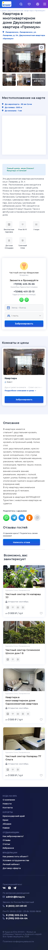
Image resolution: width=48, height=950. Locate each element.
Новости (7, 803)
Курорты (8, 812)
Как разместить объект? (15, 856)
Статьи (6, 844)
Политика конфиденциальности (18, 941)
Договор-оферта (12, 868)
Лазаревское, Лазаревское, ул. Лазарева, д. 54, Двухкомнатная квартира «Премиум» (24, 35)
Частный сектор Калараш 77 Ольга (23, 758)
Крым (5, 820)
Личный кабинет (11, 864)
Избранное (8, 848)
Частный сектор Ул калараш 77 (23, 596)
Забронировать (24, 323)
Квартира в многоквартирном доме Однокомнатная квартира (21, 700)
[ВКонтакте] (22, 517)
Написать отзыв (21, 542)
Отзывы (6, 840)
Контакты (8, 807)
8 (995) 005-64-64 (17, 918)
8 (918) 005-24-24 (16, 915)
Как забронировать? (13, 836)
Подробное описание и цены (19, 390)
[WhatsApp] (6, 517)
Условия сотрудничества (16, 860)
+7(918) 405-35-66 (24, 284)
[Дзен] (9, 888)
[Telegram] (14, 517)
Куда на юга (10, 796)
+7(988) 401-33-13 (24, 291)
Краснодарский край (14, 816)
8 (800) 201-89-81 (16, 906)
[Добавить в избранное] (41, 47)
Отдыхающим (11, 832)
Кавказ (6, 828)
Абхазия (7, 824)
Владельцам (10, 853)
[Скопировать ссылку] (37, 517)
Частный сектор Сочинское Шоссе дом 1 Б (22, 652)
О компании (9, 800)
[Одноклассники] (29, 517)
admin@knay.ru (15, 896)
